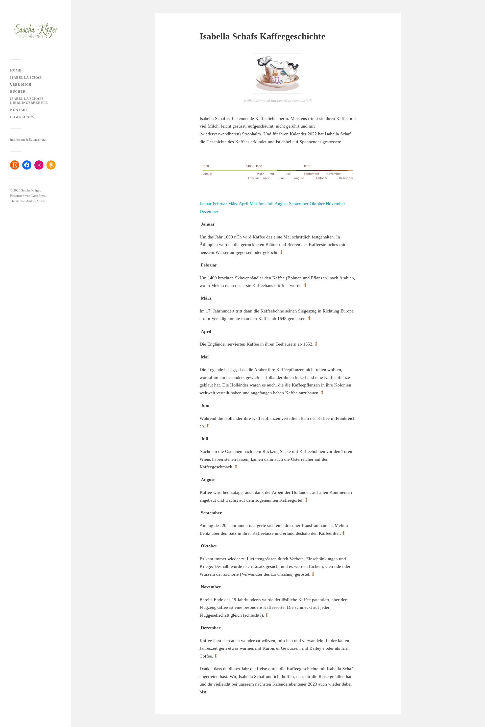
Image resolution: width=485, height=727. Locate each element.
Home (15, 70)
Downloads (22, 117)
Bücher (18, 91)
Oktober (317, 203)
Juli (270, 203)
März (233, 203)
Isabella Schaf (26, 77)
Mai (254, 203)
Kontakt (19, 110)
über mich (20, 84)
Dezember (209, 211)
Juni (262, 203)
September (298, 203)
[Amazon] (51, 164)
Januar (205, 203)
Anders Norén (35, 201)
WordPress (38, 196)
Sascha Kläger (30, 190)
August (281, 203)
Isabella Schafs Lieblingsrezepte (29, 101)
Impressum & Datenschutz (28, 139)
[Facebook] (26, 164)
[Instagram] (38, 164)
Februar (220, 203)
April (243, 203)
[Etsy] (14, 164)
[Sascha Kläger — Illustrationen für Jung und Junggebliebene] (35, 32)
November (335, 203)
